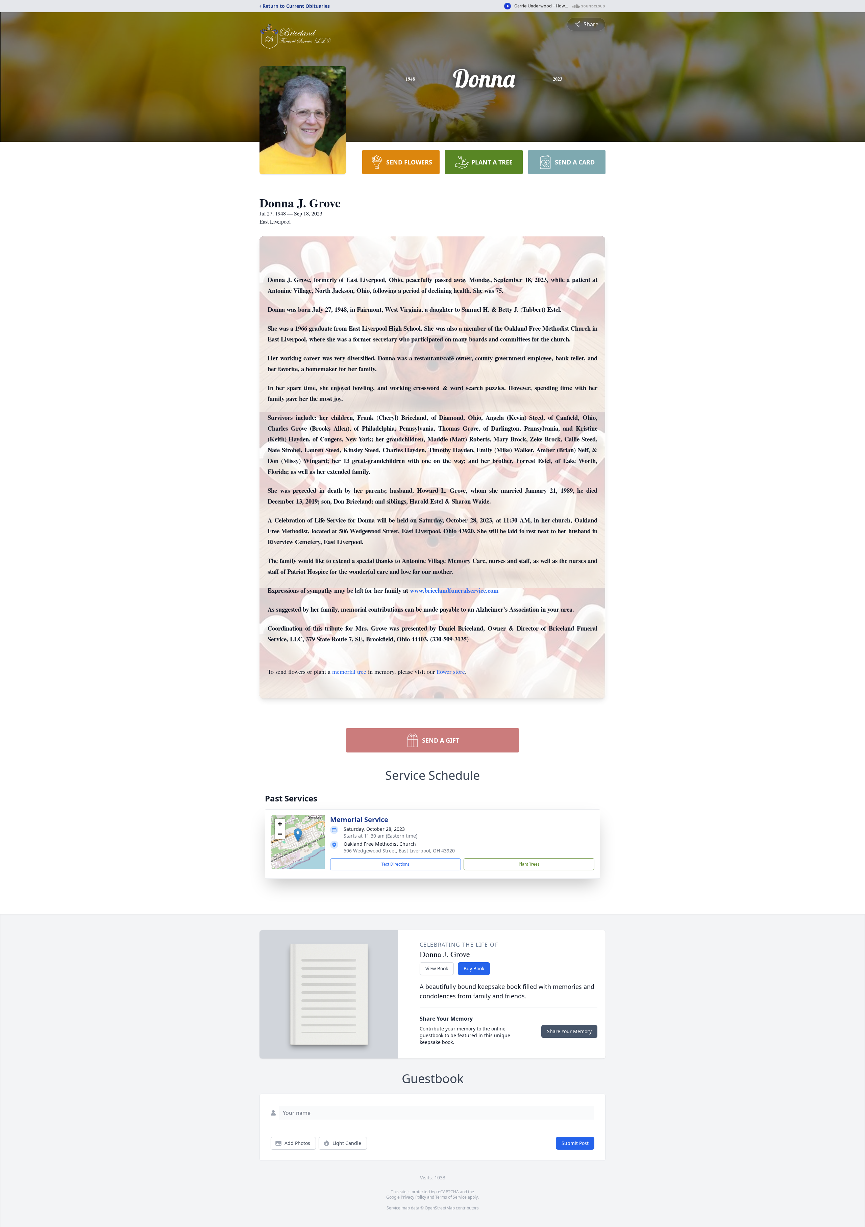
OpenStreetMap (440, 1208)
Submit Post (575, 1143)
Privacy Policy (413, 1197)
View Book (436, 968)
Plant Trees (529, 864)
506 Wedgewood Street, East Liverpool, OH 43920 (399, 850)
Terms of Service (451, 1197)
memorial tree (349, 671)
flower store (451, 671)
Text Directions (395, 864)
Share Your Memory (569, 1031)
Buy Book (474, 968)
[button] (298, 835)
